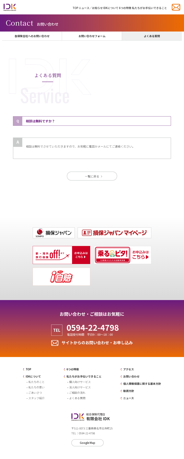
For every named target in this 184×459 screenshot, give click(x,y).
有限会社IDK (10, 7)
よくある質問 (152, 36)
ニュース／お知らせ (91, 8)
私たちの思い (36, 387)
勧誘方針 (128, 390)
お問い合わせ (175, 7)
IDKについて (110, 8)
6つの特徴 (125, 8)
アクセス (128, 369)
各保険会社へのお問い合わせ (32, 36)
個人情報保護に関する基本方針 (142, 383)
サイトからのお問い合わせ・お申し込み (97, 342)
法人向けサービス (80, 387)
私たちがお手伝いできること (149, 8)
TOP (75, 8)
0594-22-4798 (92, 329)
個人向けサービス (80, 381)
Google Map (87, 443)
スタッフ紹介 (36, 398)
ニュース (128, 398)
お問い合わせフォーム (92, 36)
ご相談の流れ (77, 392)
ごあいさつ (35, 392)
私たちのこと (36, 381)
